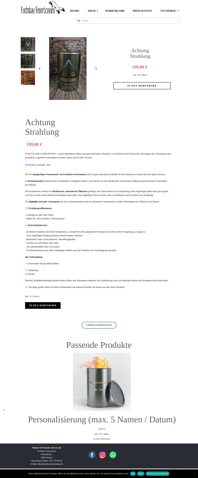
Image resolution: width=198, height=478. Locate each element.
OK (133, 473)
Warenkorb (114, 10)
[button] (39, 68)
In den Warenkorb (102, 439)
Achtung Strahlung (140, 53)
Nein (141, 473)
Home (74, 10)
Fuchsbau (168, 10)
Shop (92, 10)
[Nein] (194, 473)
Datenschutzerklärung (157, 473)
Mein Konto (142, 10)
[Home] (43, 7)
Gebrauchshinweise (99, 325)
